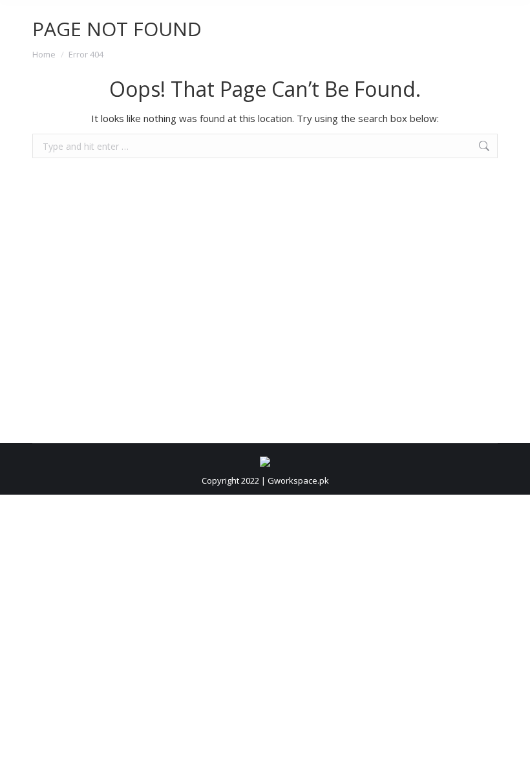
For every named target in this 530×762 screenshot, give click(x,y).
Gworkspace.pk (298, 480)
